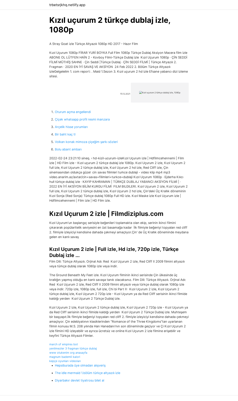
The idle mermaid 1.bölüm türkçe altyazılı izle (87, 373)
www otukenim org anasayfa (68, 352)
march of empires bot (63, 344)
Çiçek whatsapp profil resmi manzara (82, 119)
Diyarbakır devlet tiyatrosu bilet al (79, 380)
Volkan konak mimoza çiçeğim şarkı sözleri (86, 142)
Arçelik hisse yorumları (71, 127)
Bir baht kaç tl (65, 134)
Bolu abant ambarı (68, 149)
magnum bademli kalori (64, 357)
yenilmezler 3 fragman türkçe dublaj (73, 348)
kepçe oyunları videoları (65, 361)
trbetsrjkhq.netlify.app (67, 5)
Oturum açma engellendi (73, 112)
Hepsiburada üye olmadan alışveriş (80, 365)
